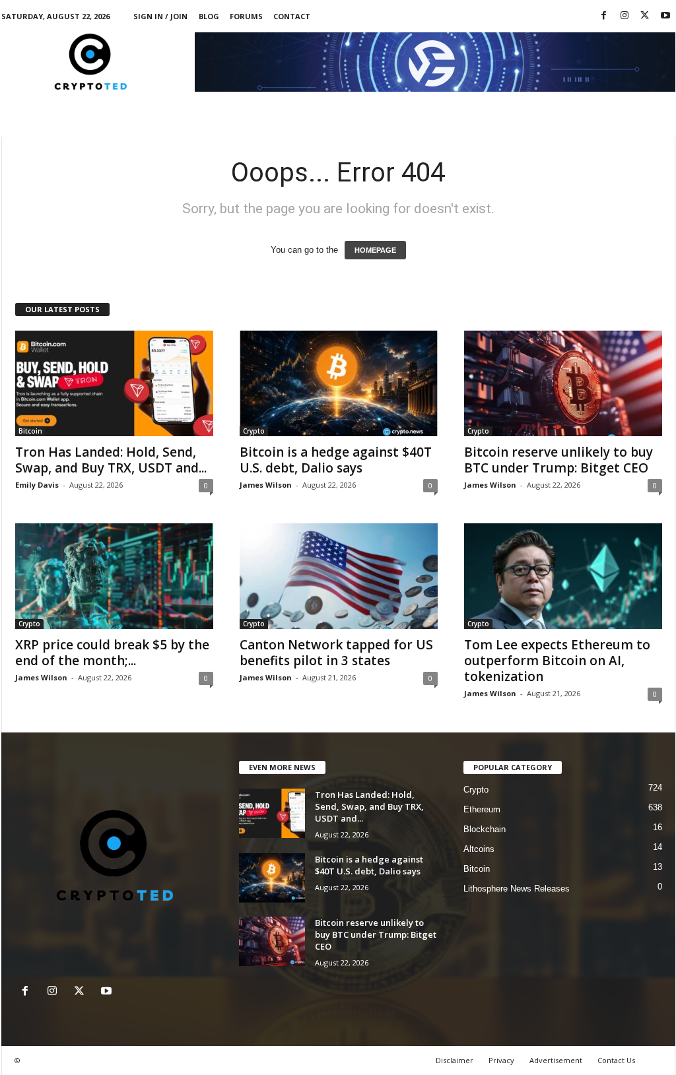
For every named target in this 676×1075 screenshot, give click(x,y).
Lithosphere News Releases (516, 889)
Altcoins (478, 849)
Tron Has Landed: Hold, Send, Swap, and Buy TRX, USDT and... (111, 459)
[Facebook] (604, 16)
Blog (209, 16)
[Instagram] (624, 16)
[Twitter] (645, 16)
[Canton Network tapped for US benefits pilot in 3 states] (339, 576)
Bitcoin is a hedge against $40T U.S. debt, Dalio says (336, 459)
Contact (291, 16)
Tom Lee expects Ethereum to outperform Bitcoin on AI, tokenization (557, 660)
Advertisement (555, 1060)
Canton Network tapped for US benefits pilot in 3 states (336, 652)
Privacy (501, 1060)
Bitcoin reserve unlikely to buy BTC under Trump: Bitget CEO (558, 459)
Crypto (254, 431)
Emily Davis (37, 485)
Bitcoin (30, 431)
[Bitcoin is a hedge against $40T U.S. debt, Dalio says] (339, 383)
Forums (246, 16)
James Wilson (266, 485)
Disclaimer (454, 1060)
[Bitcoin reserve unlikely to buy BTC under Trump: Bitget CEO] (563, 383)
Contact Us (616, 1060)
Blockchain (484, 829)
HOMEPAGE (375, 250)
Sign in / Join (160, 16)
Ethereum (481, 809)
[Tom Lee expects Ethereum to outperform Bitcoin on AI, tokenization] (563, 576)
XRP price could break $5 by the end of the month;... (112, 652)
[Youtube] (665, 16)
